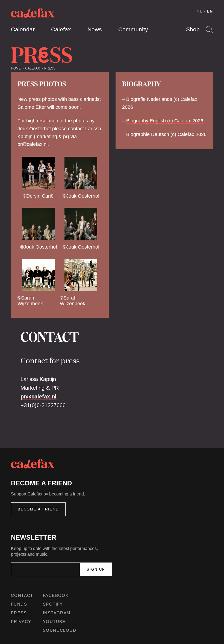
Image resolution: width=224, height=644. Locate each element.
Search (209, 29)
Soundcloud (59, 630)
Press (49, 68)
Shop (193, 29)
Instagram (57, 612)
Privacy (21, 621)
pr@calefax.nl (32, 144)
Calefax (61, 29)
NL (200, 11)
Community (133, 29)
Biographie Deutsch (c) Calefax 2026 (166, 134)
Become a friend (38, 509)
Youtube (54, 621)
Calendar (23, 29)
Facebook (56, 595)
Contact (22, 595)
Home (16, 68)
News (94, 29)
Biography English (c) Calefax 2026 (164, 120)
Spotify (53, 604)
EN (210, 11)
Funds (19, 604)
